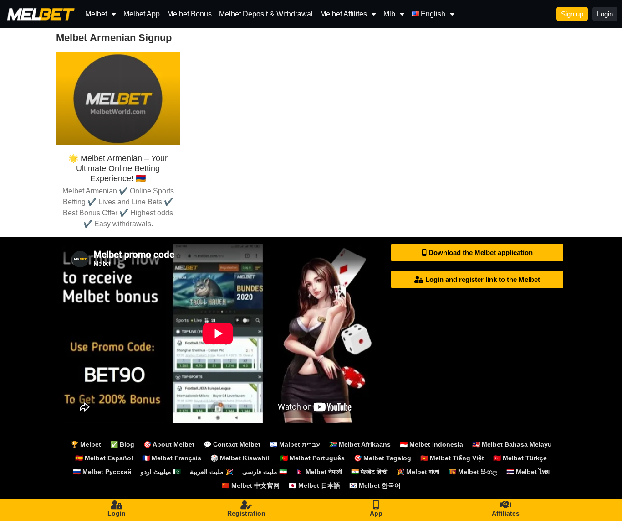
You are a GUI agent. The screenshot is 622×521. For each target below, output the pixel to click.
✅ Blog (122, 444)
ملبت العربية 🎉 (211, 471)
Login (116, 513)
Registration (246, 513)
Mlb (389, 14)
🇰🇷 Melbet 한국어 (375, 485)
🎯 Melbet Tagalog (382, 458)
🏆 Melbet (86, 444)
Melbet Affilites (343, 14)
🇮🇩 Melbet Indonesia (431, 444)
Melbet (96, 14)
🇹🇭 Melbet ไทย (528, 471)
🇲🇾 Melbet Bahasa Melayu (512, 444)
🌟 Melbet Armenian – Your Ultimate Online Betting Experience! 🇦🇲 (118, 168)
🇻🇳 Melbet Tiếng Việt (452, 458)
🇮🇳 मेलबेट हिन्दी (369, 471)
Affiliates (506, 513)
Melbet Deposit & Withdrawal (266, 14)
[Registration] (246, 505)
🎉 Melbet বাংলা (418, 471)
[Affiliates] (505, 505)
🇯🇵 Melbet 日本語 (314, 485)
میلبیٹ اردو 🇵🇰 (161, 471)
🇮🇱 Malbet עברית (295, 444)
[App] (376, 505)
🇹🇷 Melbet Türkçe (520, 458)
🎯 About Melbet (168, 444)
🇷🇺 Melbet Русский (102, 471)
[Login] (116, 505)
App (376, 513)
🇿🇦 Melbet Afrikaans (360, 444)
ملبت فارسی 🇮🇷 (264, 471)
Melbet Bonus (189, 14)
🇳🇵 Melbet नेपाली (319, 471)
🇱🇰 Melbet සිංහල (473, 471)
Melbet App (141, 14)
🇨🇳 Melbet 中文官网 (251, 485)
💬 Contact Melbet (232, 444)
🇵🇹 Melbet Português (312, 458)
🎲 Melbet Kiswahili (240, 458)
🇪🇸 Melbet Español (104, 458)
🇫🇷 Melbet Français (171, 458)
